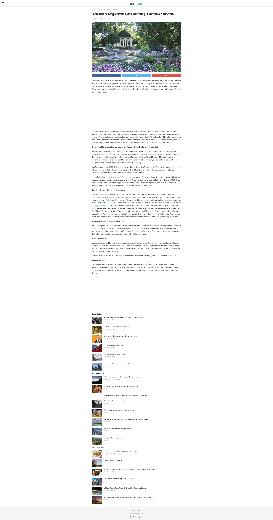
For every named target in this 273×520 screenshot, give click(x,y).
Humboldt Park (104, 206)
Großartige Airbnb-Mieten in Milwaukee (117, 327)
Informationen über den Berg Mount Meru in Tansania (122, 377)
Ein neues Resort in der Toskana (114, 438)
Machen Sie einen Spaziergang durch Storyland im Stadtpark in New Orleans (129, 469)
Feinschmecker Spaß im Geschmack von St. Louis (120, 451)
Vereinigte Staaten (97, 9)
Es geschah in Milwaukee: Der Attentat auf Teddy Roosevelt (124, 317)
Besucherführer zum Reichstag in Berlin (117, 429)
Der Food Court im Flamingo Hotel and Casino (119, 479)
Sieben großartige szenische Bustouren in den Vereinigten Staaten (126, 419)
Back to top (136, 510)
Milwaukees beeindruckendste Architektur (118, 364)
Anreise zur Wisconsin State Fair (115, 354)
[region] (136, 112)
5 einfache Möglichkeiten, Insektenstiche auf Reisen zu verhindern (126, 395)
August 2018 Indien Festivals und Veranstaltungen (121, 386)
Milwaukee (114, 9)
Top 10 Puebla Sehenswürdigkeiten (116, 401)
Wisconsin (107, 9)
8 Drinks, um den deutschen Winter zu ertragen (119, 410)
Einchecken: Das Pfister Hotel (113, 345)
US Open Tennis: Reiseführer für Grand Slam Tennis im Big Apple (125, 488)
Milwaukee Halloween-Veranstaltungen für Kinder (120, 336)
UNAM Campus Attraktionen (113, 460)
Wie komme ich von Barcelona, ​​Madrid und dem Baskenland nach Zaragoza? (129, 497)
